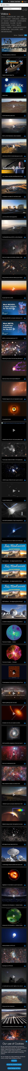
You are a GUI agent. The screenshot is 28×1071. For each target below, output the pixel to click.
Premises (9, 27)
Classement (20, 35)
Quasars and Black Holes (19, 27)
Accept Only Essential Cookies (14, 1064)
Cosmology (23, 18)
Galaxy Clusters (5, 25)
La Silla (13, 25)
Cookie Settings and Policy (14, 1068)
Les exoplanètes (21, 21)
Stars (21, 29)
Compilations (15, 18)
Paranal (3, 27)
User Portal (17, 1)
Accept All (14, 1060)
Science (12, 1)
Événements (13, 21)
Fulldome (12, 23)
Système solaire (5, 29)
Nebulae (19, 25)
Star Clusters (14, 29)
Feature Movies (5, 23)
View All (3, 16)
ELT (2, 21)
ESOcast (6, 21)
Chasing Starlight (6, 18)
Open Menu (5, 5)
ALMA (18, 16)
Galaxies (19, 23)
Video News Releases (6, 31)
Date (26, 35)
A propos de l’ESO (11, 16)
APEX (22, 16)
